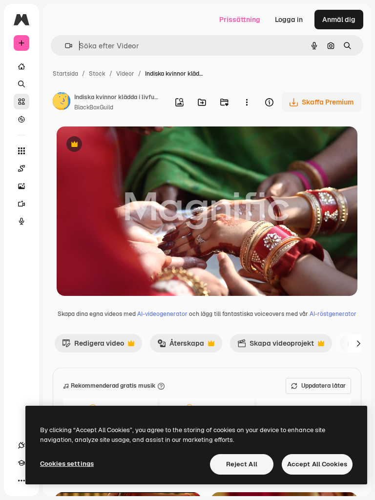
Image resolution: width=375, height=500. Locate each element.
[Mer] (21, 480)
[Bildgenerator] (21, 186)
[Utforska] (21, 119)
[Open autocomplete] (64, 45)
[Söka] (21, 84)
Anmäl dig (338, 19)
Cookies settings (67, 463)
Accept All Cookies (317, 464)
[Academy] (21, 463)
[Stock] (21, 101)
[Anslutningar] (21, 445)
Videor (125, 74)
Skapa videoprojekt (275, 346)
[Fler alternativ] (246, 102)
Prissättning (239, 19)
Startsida (65, 74)
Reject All (241, 464)
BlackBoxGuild (93, 107)
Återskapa (180, 346)
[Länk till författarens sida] (61, 102)
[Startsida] (21, 66)
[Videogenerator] (21, 203)
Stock (97, 74)
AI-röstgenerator (333, 314)
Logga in (289, 19)
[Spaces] (21, 168)
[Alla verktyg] (21, 151)
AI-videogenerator (162, 314)
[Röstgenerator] (21, 221)
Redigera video (93, 346)
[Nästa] (358, 343)
